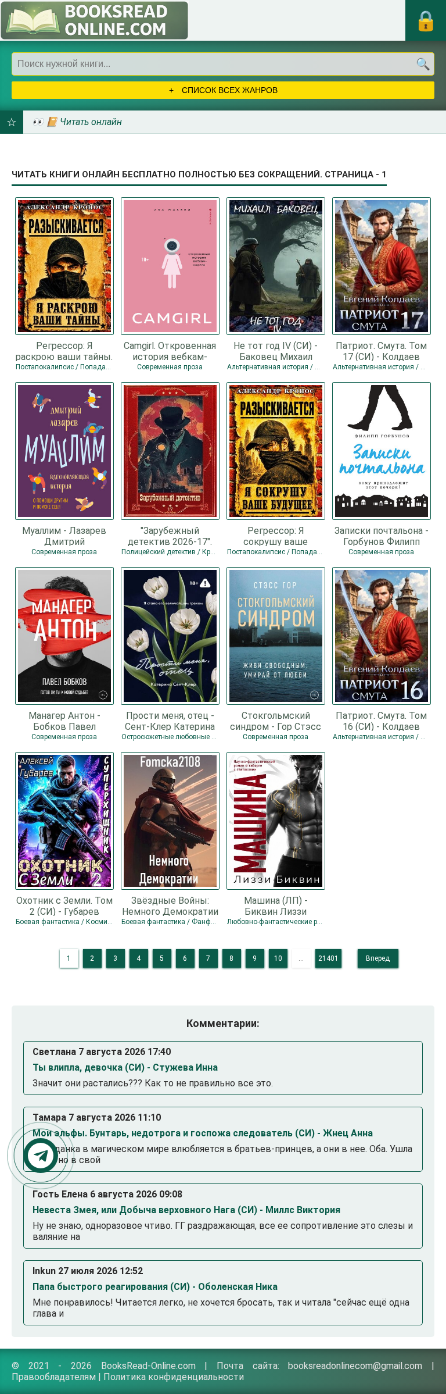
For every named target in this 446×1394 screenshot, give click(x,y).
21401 (328, 958)
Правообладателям (54, 1376)
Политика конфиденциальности (173, 1376)
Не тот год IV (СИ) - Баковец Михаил (275, 350)
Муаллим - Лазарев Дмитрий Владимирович (64, 535)
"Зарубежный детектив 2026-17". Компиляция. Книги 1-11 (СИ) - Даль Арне (170, 535)
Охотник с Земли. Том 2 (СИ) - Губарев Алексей (64, 905)
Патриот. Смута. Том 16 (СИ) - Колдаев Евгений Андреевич (381, 720)
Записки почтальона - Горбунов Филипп (381, 535)
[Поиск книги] (422, 64)
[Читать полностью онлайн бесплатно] (94, 20)
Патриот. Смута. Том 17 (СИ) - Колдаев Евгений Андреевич (381, 350)
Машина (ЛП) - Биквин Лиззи (276, 905)
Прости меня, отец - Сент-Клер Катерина (170, 720)
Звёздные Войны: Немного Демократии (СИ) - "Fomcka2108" (170, 905)
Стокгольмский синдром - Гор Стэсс (275, 720)
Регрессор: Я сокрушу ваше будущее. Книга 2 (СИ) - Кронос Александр (276, 535)
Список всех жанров (228, 90)
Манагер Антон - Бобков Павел (64, 720)
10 (278, 958)
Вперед (378, 958)
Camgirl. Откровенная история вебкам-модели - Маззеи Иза (170, 350)
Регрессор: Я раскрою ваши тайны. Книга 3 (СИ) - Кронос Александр (64, 350)
